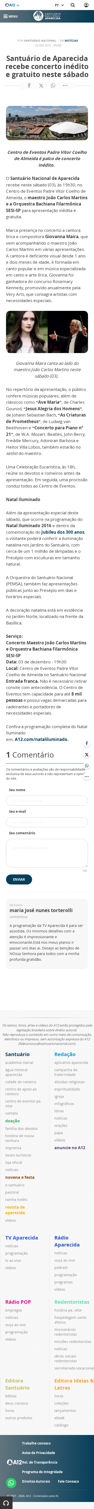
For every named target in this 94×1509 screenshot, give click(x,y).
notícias (11, 1169)
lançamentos (65, 1410)
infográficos (64, 1103)
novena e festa (20, 1177)
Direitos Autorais (36, 1481)
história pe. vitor (68, 1310)
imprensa (13, 1147)
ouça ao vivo (64, 1260)
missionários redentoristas (65, 1332)
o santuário (14, 1185)
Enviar (19, 879)
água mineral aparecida (16, 1072)
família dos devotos (21, 1128)
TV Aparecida (21, 1237)
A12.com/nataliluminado (41, 739)
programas (63, 1282)
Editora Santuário (17, 1384)
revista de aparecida (15, 1209)
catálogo (61, 1425)
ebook (59, 1417)
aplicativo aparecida (71, 1062)
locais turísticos (18, 1155)
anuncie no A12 (69, 1147)
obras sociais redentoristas (65, 1358)
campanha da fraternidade (65, 1072)
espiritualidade (67, 1089)
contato (11, 1113)
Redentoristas (71, 1301)
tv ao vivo (13, 1260)
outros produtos (18, 1417)
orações (60, 1125)
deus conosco (16, 1403)
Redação (64, 1054)
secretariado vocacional (74, 1368)
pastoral (12, 1192)
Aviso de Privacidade (38, 1453)
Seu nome (17, 790)
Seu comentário (22, 833)
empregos (13, 1310)
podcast (61, 1267)
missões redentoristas (72, 1341)
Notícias (71, 40)
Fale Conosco (68, 1481)
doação (12, 1121)
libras (59, 1111)
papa (58, 1132)
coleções (61, 1403)
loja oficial (13, 1162)
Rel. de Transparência (39, 1462)
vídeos (10, 1220)
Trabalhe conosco (36, 1443)
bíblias (11, 1396)
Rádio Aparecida (67, 1241)
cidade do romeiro (20, 1081)
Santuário (17, 1054)
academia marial (19, 1062)
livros (9, 1410)
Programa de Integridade (42, 1472)
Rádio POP (18, 1301)
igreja (59, 1096)
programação (16, 1253)
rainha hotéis (16, 1199)
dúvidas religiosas (69, 1081)
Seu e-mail (17, 811)
